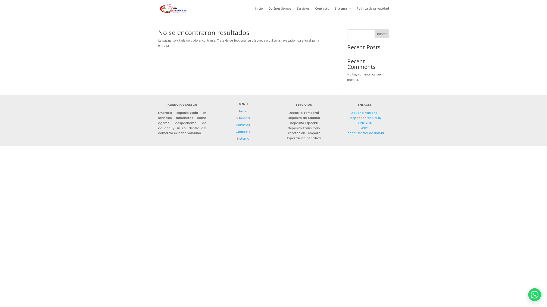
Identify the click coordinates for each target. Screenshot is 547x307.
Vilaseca (243, 118)
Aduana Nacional (364, 113)
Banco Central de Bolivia (365, 133)
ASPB (365, 128)
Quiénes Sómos (279, 8)
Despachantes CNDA (364, 118)
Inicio (259, 8)
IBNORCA (365, 123)
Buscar (382, 34)
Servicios (303, 8)
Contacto (322, 8)
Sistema (243, 138)
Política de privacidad (373, 8)
